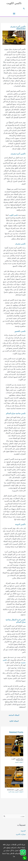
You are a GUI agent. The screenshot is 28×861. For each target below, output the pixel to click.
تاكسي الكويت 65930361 (15, 790)
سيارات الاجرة (12, 791)
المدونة (16, 762)
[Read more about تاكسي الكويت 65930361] (14, 777)
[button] (14, 9)
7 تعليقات (21, 762)
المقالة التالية (14, 721)
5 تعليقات (21, 791)
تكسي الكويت (13, 215)
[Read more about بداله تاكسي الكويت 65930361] (14, 746)
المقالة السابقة (14, 715)
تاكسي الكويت (14, 3)
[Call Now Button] (25, 858)
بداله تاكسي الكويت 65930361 (17, 759)
